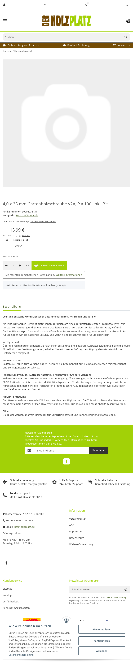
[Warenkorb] (128, 21)
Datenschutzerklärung (85, 436)
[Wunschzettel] (127, 5)
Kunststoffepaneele (27, 215)
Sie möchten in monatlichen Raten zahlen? (44, 274)
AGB (71, 525)
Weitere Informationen (69, 274)
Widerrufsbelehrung (81, 544)
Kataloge (8, 595)
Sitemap (7, 588)
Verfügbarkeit (11, 601)
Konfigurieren (102, 640)
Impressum (75, 531)
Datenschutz (76, 538)
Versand (26, 235)
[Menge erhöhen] (19, 265)
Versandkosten (77, 518)
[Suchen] (127, 37)
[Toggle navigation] (12, 21)
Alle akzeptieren (101, 629)
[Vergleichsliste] (86, 5)
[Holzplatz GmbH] (66, 21)
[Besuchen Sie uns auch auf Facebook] (66, 461)
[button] (45, 5)
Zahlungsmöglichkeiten (16, 608)
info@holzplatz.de (24, 526)
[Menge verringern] (6, 265)
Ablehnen (102, 650)
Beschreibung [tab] (12, 306)
